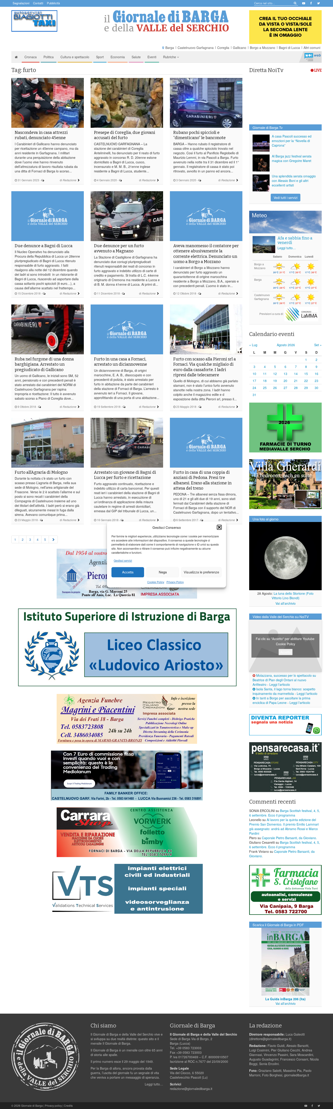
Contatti (38, 3)
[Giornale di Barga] (166, 21)
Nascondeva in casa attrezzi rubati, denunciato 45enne (41, 135)
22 (306, 380)
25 (265, 387)
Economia (118, 57)
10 (254, 373)
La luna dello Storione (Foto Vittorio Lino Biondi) (293, 595)
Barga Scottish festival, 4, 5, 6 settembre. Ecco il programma (284, 812)
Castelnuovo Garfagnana (196, 47)
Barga (169, 47)
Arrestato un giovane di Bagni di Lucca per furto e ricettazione (125, 475)
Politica (48, 57)
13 (285, 373)
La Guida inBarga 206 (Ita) (285, 999)
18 (265, 380)
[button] (219, 527)
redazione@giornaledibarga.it (191, 1088)
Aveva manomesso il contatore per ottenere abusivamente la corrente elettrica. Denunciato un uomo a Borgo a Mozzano (206, 253)
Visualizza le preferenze (201, 572)
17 (254, 380)
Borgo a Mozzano (262, 47)
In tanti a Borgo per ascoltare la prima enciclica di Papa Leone (281, 700)
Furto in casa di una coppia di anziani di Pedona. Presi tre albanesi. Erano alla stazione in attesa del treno (202, 480)
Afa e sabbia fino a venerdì (295, 240)
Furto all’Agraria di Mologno (41, 472)
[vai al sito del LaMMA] (301, 314)
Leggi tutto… (287, 248)
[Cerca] (295, 3)
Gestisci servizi (123, 560)
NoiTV (313, 57)
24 (254, 387)
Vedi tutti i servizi (285, 197)
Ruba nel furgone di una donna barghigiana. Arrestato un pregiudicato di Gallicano (44, 364)
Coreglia (223, 47)
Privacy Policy (175, 582)
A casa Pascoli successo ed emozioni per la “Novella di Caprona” (291, 140)
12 (275, 373)
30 (316, 387)
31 (254, 394)
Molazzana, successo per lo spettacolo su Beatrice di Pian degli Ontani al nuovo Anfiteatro (284, 680)
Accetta (127, 572)
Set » (318, 345)
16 (316, 373)
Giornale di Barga (32, 1105)
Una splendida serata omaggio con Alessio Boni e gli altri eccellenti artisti (294, 180)
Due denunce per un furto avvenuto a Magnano (119, 248)
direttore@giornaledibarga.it (270, 1039)
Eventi (151, 57)
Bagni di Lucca (289, 47)
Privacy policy (53, 1105)
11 (265, 373)
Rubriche (170, 57)
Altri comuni (312, 47)
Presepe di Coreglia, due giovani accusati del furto (124, 135)
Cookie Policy (155, 582)
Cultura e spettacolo (74, 57)
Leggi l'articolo (279, 684)
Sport (100, 57)
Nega (163, 572)
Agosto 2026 (286, 345)
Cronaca (30, 57)
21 (296, 380)
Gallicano (239, 47)
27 (285, 387)
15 (306, 373)
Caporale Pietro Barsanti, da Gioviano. (289, 838)
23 (316, 380)
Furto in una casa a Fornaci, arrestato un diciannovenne (120, 362)
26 (275, 387)
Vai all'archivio (285, 603)
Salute (136, 57)
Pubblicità (53, 3)
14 (296, 373)
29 (306, 387)
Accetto (285, 652)
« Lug (253, 345)
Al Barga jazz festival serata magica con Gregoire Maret (291, 158)
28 (296, 387)
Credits (68, 1105)
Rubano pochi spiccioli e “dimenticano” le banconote (199, 135)
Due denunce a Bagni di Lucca (43, 245)
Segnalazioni (21, 3)
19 (275, 380)
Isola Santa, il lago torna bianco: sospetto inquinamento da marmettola (284, 691)
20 (285, 380)
